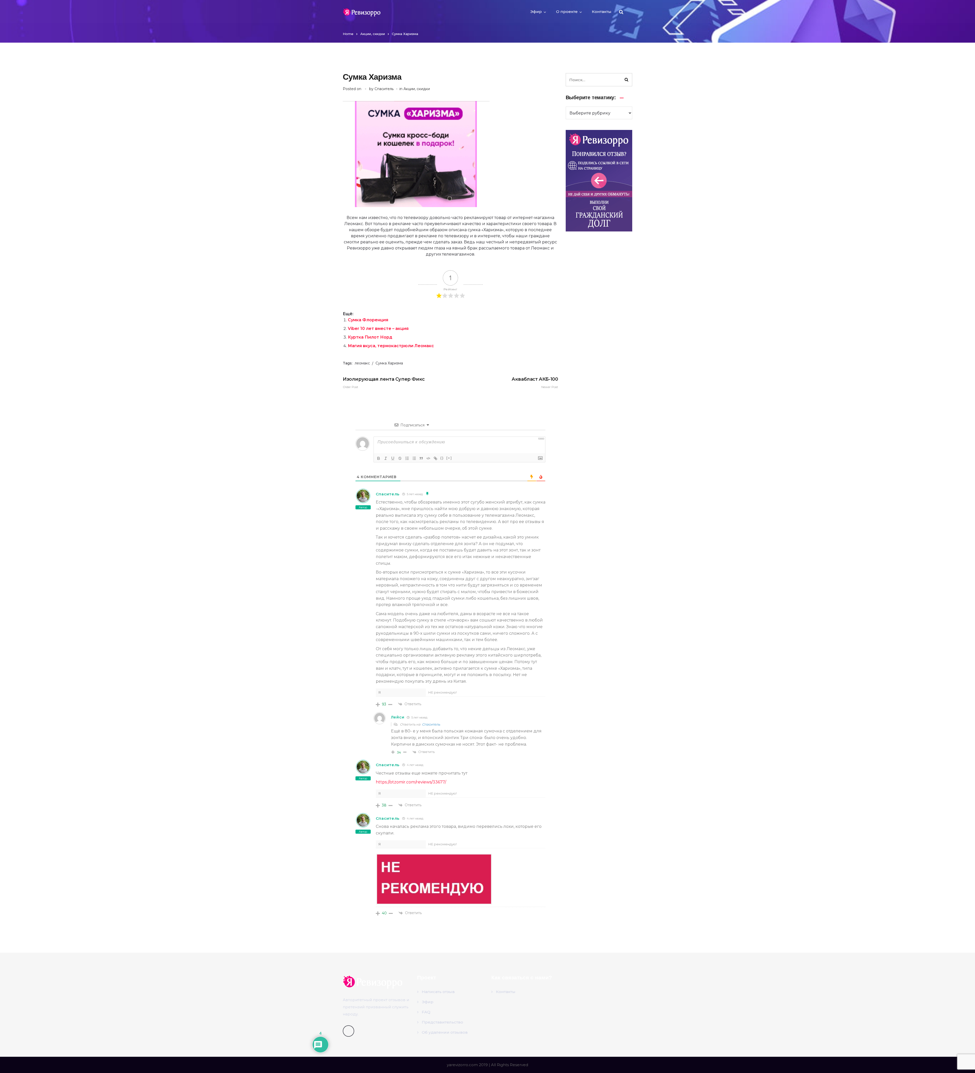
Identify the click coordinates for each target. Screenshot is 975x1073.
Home (348, 34)
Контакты (601, 11)
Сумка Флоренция (368, 319)
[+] (449, 458)
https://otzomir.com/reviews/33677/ (411, 782)
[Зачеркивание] (399, 458)
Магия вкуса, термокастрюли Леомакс (391, 345)
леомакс (362, 363)
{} (442, 458)
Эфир (536, 11)
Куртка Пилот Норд (370, 337)
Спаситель (384, 89)
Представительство (442, 1022)
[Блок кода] (428, 458)
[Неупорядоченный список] (414, 458)
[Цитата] (421, 458)
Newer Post (535, 382)
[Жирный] (378, 458)
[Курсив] (385, 458)
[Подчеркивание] (392, 458)
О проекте (567, 11)
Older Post (384, 382)
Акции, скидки (372, 34)
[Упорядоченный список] (407, 458)
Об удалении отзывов (445, 1032)
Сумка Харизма (389, 363)
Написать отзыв (438, 991)
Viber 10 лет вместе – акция (378, 328)
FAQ (426, 1012)
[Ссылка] (435, 458)
